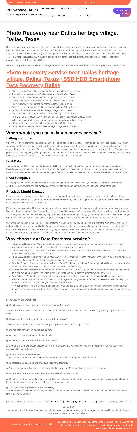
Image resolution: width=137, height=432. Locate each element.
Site (51, 424)
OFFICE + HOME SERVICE (123, 12)
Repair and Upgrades (22, 424)
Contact (78, 15)
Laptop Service (66, 9)
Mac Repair (82, 9)
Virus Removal (64, 15)
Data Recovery (47, 15)
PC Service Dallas (22, 10)
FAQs (88, 15)
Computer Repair (48, 9)
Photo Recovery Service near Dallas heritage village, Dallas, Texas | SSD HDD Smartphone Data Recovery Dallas (63, 79)
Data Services (40, 424)
